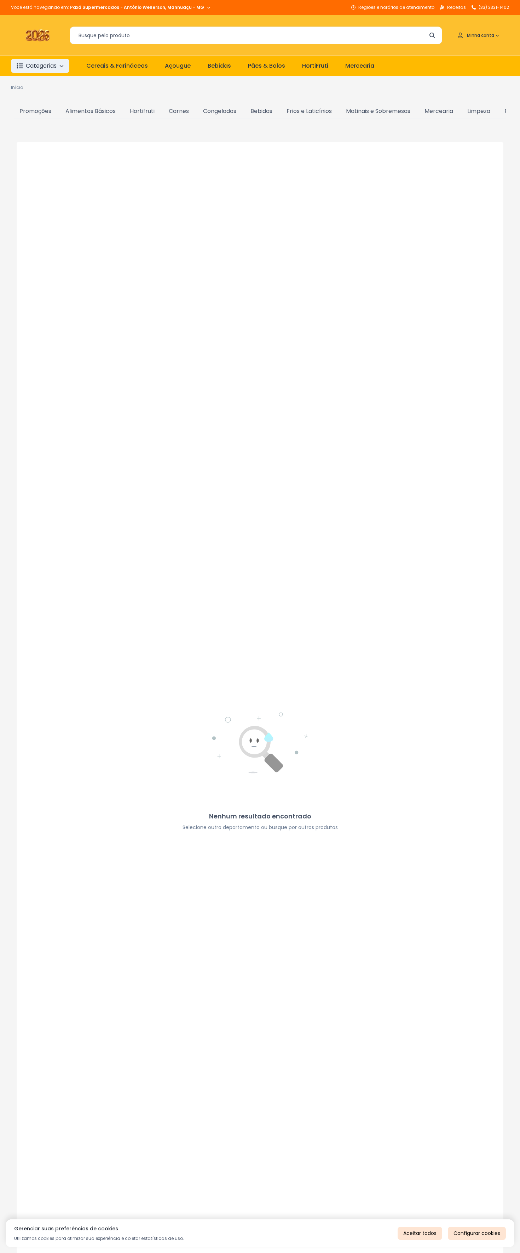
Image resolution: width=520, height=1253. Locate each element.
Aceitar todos (420, 1233)
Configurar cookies (476, 1233)
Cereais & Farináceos (117, 66)
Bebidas (219, 66)
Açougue (178, 66)
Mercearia (359, 66)
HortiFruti (315, 66)
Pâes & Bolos (266, 66)
